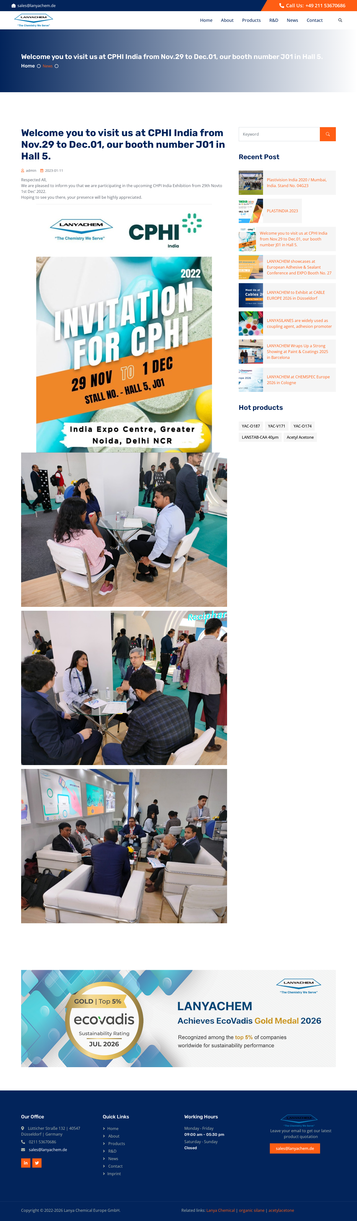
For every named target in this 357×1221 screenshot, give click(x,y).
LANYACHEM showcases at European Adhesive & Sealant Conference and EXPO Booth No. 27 (299, 267)
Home (206, 20)
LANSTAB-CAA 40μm (260, 437)
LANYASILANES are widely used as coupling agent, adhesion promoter (299, 323)
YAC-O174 (303, 426)
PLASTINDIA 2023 (282, 211)
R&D (273, 20)
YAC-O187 (251, 426)
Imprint (114, 1173)
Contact (315, 20)
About (227, 20)
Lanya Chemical (220, 1210)
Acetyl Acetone (300, 437)
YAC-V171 (276, 426)
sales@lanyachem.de (36, 5)
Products (251, 20)
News (292, 20)
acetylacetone (281, 1210)
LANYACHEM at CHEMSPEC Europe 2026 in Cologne (298, 379)
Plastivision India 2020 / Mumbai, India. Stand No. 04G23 (297, 182)
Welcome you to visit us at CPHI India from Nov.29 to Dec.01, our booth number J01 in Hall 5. (293, 239)
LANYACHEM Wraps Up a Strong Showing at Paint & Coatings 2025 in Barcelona (297, 351)
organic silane (251, 1210)
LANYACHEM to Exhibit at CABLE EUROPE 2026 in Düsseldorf (296, 295)
